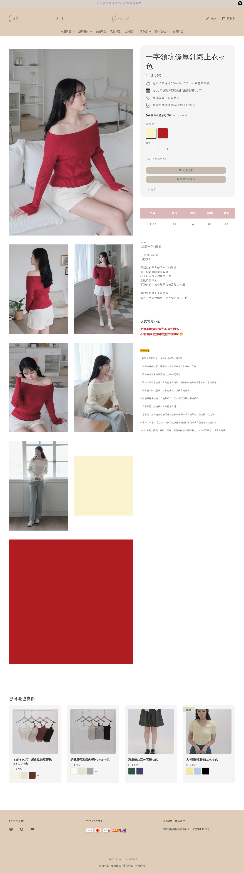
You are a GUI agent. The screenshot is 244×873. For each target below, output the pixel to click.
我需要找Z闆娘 (186, 179)
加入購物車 (186, 170)
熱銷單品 (101, 31)
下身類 (144, 31)
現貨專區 (115, 31)
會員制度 (178, 31)
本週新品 (66, 31)
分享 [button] (153, 189)
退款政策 (128, 865)
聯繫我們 (140, 865)
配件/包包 (160, 31)
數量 (148, 142)
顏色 (150, 123)
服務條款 (116, 865)
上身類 (129, 31)
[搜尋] (57, 18)
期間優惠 (83, 31)
